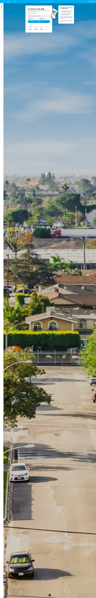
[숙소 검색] (1, 7)
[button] (2, 1)
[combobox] (32, 13)
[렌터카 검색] (1, 9)
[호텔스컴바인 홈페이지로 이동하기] (7, 1)
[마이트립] (1, 14)
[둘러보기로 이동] (1, 11)
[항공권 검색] (1, 5)
